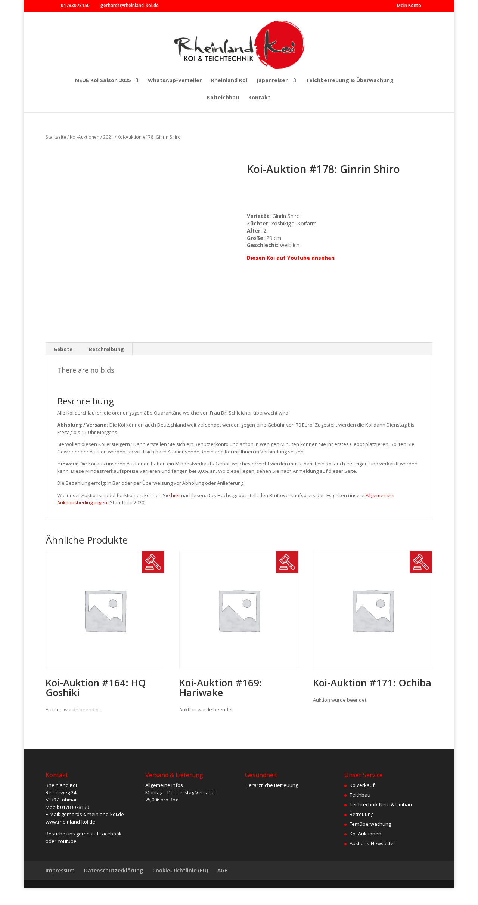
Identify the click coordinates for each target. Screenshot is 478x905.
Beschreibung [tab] (106, 349)
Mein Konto (409, 6)
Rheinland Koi (229, 81)
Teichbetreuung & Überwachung (349, 81)
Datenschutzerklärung (113, 870)
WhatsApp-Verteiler (175, 81)
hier (175, 495)
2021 (108, 137)
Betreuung (361, 814)
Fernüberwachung (370, 824)
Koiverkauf (362, 785)
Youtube (67, 841)
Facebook (111, 833)
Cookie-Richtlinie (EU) (180, 870)
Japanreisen (273, 81)
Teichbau (360, 794)
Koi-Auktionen (84, 137)
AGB (222, 870)
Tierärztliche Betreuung (271, 785)
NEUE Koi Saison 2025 (103, 81)
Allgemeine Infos (164, 785)
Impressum (60, 870)
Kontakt (259, 98)
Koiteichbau (223, 98)
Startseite (56, 137)
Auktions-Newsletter (372, 843)
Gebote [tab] (62, 349)
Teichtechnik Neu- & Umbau (381, 804)
